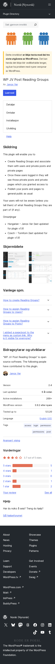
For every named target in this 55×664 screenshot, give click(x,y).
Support (7, 566)
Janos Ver (12, 84)
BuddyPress (11, 603)
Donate (34, 571)
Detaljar (10, 104)
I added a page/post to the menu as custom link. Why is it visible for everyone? (18, 335)
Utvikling (11, 128)
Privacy (7, 550)
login (36, 425)
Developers (9, 571)
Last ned (9, 92)
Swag (33, 577)
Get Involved (36, 560)
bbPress (9, 598)
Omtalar (10, 112)
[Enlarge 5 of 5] (47, 278)
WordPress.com (13, 587)
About (6, 534)
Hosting (7, 545)
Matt (7, 592)
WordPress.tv (12, 577)
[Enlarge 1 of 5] (22, 255)
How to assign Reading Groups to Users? (16, 310)
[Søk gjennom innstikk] (35, 25)
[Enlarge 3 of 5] (47, 255)
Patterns (34, 550)
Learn (6, 560)
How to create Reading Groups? (21, 300)
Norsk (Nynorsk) (19, 617)
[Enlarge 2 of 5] (22, 274)
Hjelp (9, 136)
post (49, 432)
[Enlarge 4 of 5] (47, 267)
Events (33, 566)
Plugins (33, 545)
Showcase (35, 534)
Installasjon (12, 120)
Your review (9, 492)
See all (48, 492)
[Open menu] (50, 4)
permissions (38, 432)
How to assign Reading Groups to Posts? (16, 322)
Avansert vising (11, 440)
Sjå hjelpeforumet (12, 515)
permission (45, 425)
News (6, 540)
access (28, 425)
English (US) (46, 418)
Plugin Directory (11, 14)
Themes (33, 540)
